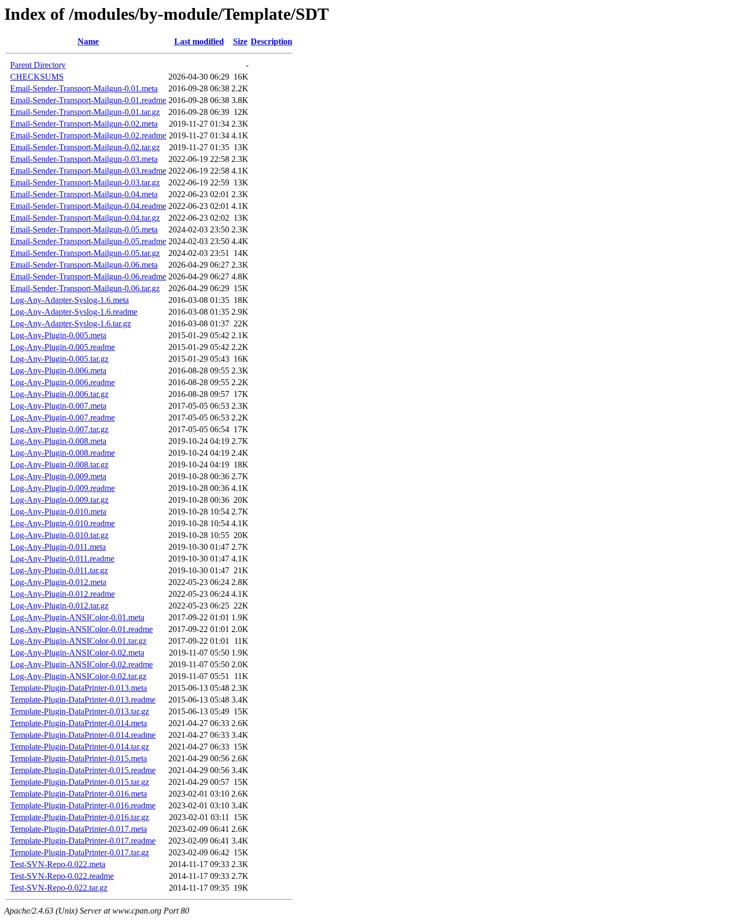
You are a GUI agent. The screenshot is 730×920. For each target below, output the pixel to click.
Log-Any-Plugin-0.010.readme (62, 523)
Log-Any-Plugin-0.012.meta (58, 582)
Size (240, 41)
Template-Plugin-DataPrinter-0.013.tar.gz (79, 711)
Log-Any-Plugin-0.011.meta (58, 546)
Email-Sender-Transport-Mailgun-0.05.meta (84, 229)
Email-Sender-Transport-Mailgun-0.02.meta (84, 123)
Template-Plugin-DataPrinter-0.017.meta (78, 828)
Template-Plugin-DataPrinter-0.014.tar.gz (79, 746)
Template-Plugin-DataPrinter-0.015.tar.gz (79, 781)
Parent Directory (38, 64)
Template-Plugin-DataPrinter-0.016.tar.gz (79, 817)
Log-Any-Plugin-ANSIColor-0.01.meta (77, 617)
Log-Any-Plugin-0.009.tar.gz (59, 499)
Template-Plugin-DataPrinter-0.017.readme (83, 840)
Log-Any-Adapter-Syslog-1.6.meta (69, 300)
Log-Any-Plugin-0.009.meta (58, 476)
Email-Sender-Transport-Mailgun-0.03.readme (88, 170)
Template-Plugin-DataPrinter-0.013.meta (78, 687)
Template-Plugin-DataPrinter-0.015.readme (83, 770)
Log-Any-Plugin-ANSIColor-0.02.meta (77, 652)
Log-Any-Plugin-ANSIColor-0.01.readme (81, 629)
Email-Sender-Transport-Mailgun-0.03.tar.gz (85, 182)
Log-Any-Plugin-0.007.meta (58, 405)
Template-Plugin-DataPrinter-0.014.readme (83, 734)
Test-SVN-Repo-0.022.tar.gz (58, 887)
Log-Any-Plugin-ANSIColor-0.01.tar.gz (78, 640)
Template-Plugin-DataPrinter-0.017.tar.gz (79, 852)
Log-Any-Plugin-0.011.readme (62, 558)
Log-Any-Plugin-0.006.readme (62, 382)
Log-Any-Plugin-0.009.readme (62, 488)
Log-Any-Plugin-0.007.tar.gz (59, 429)
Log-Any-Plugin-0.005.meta (58, 335)
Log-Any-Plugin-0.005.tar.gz (59, 358)
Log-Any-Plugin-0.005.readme (62, 347)
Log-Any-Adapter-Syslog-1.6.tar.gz (70, 323)
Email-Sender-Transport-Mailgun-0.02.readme (88, 135)
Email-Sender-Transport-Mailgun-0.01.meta (84, 88)
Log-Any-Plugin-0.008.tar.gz (59, 464)
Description (271, 41)
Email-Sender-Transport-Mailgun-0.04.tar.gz (85, 217)
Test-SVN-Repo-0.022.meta (57, 864)
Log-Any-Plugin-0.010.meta (58, 511)
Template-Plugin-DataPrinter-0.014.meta (78, 723)
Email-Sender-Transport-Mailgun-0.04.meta (84, 194)
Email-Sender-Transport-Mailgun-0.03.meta (84, 158)
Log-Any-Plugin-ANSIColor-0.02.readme (81, 664)
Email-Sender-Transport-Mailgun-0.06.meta (84, 264)
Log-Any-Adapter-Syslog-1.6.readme (73, 311)
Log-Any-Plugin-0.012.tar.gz (59, 605)
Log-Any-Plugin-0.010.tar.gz (59, 535)
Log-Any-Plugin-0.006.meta (58, 370)
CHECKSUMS (37, 76)
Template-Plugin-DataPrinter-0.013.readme (83, 699)
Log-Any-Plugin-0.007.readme (62, 417)
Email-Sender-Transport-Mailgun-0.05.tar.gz (85, 253)
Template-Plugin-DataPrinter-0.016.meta (78, 793)
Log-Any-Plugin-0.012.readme (62, 593)
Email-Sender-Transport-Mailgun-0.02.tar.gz (85, 147)
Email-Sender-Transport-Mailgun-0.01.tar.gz (85, 111)
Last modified (199, 41)
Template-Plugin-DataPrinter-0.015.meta (78, 758)
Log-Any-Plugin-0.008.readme (62, 452)
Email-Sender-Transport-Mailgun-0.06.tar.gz (85, 288)
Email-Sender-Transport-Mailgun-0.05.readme (88, 241)
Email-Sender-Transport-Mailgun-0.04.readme (88, 205)
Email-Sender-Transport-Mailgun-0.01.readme (88, 100)
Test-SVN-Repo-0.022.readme (62, 875)
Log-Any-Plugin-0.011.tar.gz (59, 570)
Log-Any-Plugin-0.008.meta (58, 441)
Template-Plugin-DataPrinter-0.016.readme (83, 805)
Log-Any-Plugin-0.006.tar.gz (59, 394)
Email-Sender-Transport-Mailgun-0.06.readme (88, 276)
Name (88, 41)
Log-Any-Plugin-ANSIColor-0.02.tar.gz (78, 676)
